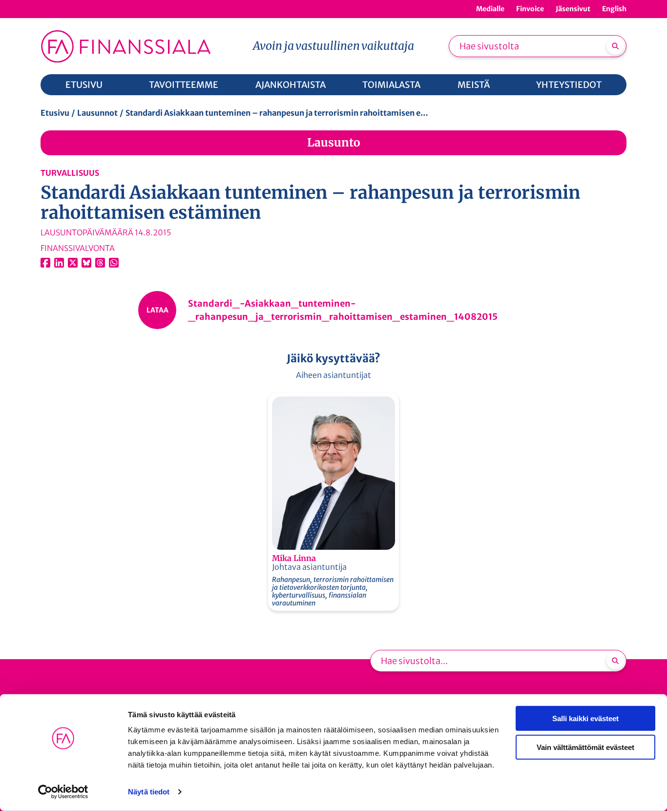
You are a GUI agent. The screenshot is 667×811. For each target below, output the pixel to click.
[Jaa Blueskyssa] (86, 263)
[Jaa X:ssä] (73, 263)
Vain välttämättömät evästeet (585, 747)
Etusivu (55, 113)
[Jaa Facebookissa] (45, 263)
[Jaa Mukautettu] (100, 263)
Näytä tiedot (148, 792)
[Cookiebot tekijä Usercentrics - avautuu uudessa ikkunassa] (63, 792)
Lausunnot (97, 113)
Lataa (157, 310)
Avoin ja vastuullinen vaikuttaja (333, 46)
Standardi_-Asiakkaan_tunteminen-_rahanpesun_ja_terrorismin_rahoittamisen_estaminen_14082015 (343, 310)
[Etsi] (615, 46)
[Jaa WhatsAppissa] (114, 263)
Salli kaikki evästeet (585, 718)
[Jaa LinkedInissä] (59, 263)
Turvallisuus (70, 173)
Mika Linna (294, 558)
